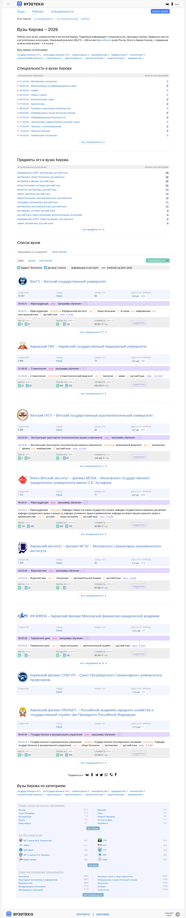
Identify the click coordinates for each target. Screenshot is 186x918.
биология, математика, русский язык (36, 189)
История (102, 886)
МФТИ (27, 845)
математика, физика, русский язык (35, 181)
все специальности (92, 142)
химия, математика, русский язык (35, 223)
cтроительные (53, 58)
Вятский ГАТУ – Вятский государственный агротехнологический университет (91, 415)
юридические (118, 54)
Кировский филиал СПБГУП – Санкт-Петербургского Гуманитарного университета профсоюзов (96, 677)
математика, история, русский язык (36, 210)
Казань (22, 819)
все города (93, 828)
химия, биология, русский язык (33, 193)
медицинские (135, 58)
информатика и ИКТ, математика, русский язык (42, 172)
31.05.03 (22, 376)
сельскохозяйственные (29, 58)
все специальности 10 (92, 663)
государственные (26, 54)
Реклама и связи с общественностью (115, 876)
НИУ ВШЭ (28, 850)
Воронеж (102, 809)
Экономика (24, 876)
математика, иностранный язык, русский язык (41, 206)
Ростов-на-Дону (105, 819)
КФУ (105, 854)
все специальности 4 (92, 762)
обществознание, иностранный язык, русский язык (44, 198)
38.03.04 (22, 742)
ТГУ (105, 850)
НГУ (105, 845)
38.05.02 (22, 645)
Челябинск (103, 823)
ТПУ (105, 840)
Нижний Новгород (106, 816)
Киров (59, 295)
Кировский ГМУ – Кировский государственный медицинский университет (88, 346)
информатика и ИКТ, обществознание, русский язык (45, 219)
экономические (99, 54)
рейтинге (106, 40)
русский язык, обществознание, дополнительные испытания (49, 214)
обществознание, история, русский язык (38, 185)
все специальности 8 (92, 595)
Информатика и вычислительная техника (117, 879)
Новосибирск (25, 823)
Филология (103, 883)
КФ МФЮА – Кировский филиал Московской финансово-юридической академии (94, 615)
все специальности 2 (92, 534)
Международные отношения (32, 886)
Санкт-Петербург (27, 813)
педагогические (115, 58)
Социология (103, 889)
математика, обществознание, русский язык (41, 177)
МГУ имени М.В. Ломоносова (38, 840)
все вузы (93, 865)
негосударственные (54, 54)
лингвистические (94, 58)
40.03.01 (22, 311)
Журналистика (25, 883)
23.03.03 (22, 445)
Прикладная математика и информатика (38, 879)
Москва (22, 809)
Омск (100, 813)
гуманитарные (79, 54)
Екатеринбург (25, 816)
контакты (83, 914)
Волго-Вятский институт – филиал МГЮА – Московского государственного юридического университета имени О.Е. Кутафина (90, 480)
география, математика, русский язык (37, 202)
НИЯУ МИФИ (30, 859)
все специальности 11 (92, 466)
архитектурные (73, 58)
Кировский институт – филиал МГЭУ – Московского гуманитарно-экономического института (95, 548)
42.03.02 (22, 578)
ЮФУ (105, 859)
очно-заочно (45, 260)
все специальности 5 (92, 393)
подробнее (139, 322)
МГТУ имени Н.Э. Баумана (37, 854)
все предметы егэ (92, 229)
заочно (32, 260)
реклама (102, 914)
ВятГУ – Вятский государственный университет (68, 281)
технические (136, 54)
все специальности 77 (92, 332)
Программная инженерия (31, 889)
